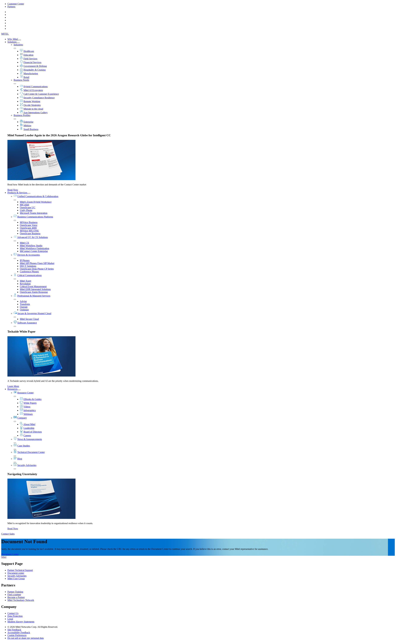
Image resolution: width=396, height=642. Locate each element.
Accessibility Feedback (18, 632)
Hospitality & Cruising (35, 69)
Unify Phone (26, 210)
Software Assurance (27, 322)
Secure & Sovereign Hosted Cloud (34, 313)
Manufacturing (31, 73)
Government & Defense (35, 66)
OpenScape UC (27, 207)
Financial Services (32, 62)
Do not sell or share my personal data (25, 638)
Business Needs (21, 80)
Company (22, 417)
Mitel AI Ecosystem (33, 90)
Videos (27, 406)
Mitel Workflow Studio (31, 245)
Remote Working (32, 101)
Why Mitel (13, 39)
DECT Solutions (28, 266)
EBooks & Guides (32, 399)
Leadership (29, 428)
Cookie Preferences (16, 635)
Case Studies (23, 445)
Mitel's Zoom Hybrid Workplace (36, 202)
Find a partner (14, 594)
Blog (19, 458)
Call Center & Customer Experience (41, 94)
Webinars (28, 414)
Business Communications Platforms (35, 216)
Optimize (24, 309)
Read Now (12, 189)
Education (28, 55)
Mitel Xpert (25, 281)
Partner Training (15, 591)
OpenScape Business (30, 233)
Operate (24, 307)
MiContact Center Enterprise (34, 251)
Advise (23, 301)
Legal (10, 619)
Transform (25, 304)
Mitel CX (24, 242)
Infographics (30, 410)
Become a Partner (16, 597)
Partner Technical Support (20, 570)
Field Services (30, 58)
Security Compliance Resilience (39, 97)
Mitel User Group (16, 578)
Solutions (12, 42)
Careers (27, 435)
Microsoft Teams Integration (33, 213)
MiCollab (24, 204)
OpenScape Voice (28, 225)
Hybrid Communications (36, 86)
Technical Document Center (31, 452)
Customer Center (15, 3)
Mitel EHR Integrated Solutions (35, 289)
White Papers (30, 403)
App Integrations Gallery (35, 112)
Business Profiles (22, 115)
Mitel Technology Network (20, 600)
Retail (26, 77)
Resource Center (25, 392)
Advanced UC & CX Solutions (32, 237)
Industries (18, 44)
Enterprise (28, 122)
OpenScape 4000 (28, 228)
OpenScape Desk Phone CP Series (37, 268)
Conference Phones (29, 271)
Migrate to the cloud (33, 108)
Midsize (27, 125)
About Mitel (29, 424)
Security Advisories (26, 465)
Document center (15, 573)
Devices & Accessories (28, 255)
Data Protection (15, 616)
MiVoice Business (28, 222)
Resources (12, 389)
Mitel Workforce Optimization (34, 248)
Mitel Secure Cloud (29, 319)
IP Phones (25, 260)
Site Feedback (14, 629)
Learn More (13, 386)
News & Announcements (29, 439)
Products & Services (17, 192)
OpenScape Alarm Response (34, 292)
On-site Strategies (32, 105)
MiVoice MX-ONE (29, 230)
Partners (11, 6)
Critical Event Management (33, 286)
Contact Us (12, 613)
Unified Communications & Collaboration (37, 196)
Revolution (25, 283)
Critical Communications (29, 275)
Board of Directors (33, 431)
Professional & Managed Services (33, 295)
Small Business (31, 129)
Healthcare (29, 51)
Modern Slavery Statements (20, 621)
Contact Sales (8, 533)
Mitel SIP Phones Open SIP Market (37, 263)
